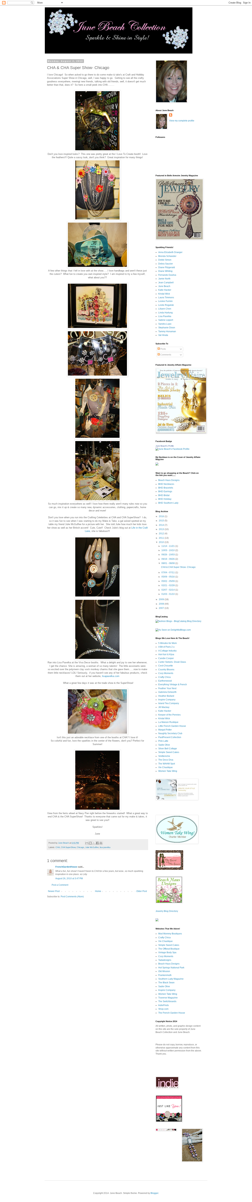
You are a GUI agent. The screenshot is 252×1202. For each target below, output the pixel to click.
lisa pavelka (105, 847)
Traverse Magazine (168, 997)
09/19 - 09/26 (168, 559)
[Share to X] (94, 843)
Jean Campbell (166, 282)
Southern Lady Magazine (171, 979)
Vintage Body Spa (167, 952)
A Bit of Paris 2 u (166, 647)
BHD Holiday (164, 499)
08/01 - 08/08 (168, 563)
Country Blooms (166, 669)
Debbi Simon (164, 260)
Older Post (141, 891)
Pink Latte (163, 741)
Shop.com (163, 1009)
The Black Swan (166, 982)
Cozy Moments (165, 673)
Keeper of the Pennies (169, 714)
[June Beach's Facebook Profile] (172, 449)
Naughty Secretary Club (170, 733)
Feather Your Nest (167, 688)
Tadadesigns (164, 960)
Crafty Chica (164, 677)
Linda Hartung (165, 312)
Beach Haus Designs (168, 480)
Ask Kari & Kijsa (166, 654)
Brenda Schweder (167, 256)
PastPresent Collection (169, 737)
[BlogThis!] (90, 843)
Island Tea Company (168, 703)
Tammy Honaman (167, 331)
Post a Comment (60, 885)
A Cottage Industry (167, 650)
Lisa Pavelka (164, 316)
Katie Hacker (164, 290)
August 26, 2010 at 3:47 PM (69, 878)
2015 (162, 520)
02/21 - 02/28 (168, 585)
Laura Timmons (166, 297)
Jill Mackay (163, 707)
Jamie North (164, 278)
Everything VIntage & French (172, 684)
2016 (162, 516)
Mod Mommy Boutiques (170, 933)
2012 (162, 533)
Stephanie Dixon (166, 327)
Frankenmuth (165, 975)
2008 (162, 604)
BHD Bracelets (165, 487)
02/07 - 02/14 (168, 590)
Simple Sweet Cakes (168, 752)
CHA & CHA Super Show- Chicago (178, 567)
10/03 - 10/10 (168, 550)
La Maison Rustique (168, 722)
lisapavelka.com (110, 676)
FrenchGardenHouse (66, 867)
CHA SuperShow (68, 847)
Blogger (154, 1193)
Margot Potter (165, 729)
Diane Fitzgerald (166, 267)
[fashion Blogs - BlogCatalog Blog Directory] (178, 621)
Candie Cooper (166, 658)
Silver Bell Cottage (167, 748)
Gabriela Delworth (167, 692)
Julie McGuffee (92, 847)
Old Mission (164, 971)
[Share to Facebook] (97, 843)
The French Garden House (171, 1013)
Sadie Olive (164, 745)
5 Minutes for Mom (167, 643)
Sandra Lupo (164, 324)
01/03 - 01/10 (168, 594)
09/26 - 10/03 (168, 554)
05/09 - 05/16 (168, 576)
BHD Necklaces (166, 484)
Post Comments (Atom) (72, 896)
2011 (162, 538)
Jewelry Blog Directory (167, 911)
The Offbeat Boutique (168, 949)
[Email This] (87, 843)
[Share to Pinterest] (101, 843)
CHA (58, 847)
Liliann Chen (164, 308)
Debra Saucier (165, 263)
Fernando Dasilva (167, 275)
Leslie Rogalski (166, 305)
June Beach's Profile (165, 446)
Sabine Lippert (165, 320)
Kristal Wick (164, 294)
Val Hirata (163, 335)
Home (98, 891)
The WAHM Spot (166, 763)
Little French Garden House (172, 726)
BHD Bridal (164, 495)
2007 (162, 608)
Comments (165, 354)
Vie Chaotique (165, 767)
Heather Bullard (166, 696)
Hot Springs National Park (171, 967)
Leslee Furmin (165, 301)
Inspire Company (166, 699)
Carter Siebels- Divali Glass (172, 662)
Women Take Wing (167, 771)
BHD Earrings (165, 491)
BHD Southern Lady (168, 503)
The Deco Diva (165, 760)
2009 (162, 599)
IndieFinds (163, 1005)
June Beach (164, 286)
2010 (162, 542)
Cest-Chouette (165, 665)
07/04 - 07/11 (168, 572)
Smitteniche (164, 756)
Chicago (80, 847)
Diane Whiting (165, 271)
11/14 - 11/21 (168, 546)
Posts (163, 349)
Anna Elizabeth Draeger (170, 252)
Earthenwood (165, 681)
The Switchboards (167, 1001)
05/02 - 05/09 (168, 581)
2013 (162, 529)
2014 (162, 525)
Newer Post (54, 891)
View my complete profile (181, 120)
